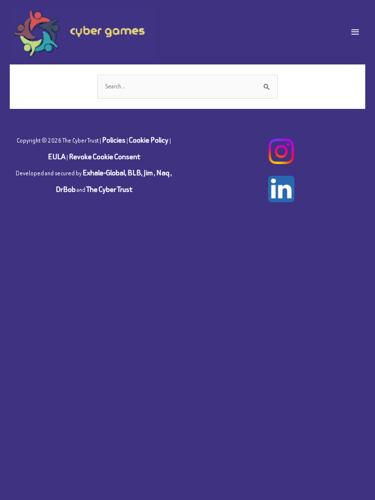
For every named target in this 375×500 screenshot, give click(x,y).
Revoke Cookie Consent (104, 156)
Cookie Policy (148, 140)
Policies (113, 140)
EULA (56, 156)
